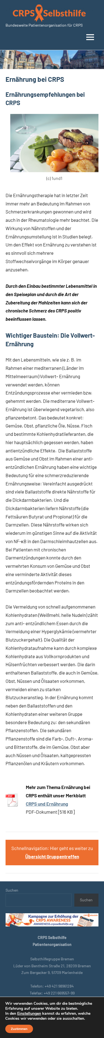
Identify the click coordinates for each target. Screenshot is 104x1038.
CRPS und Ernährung (47, 804)
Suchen (12, 890)
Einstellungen (29, 1013)
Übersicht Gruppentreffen (52, 856)
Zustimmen (19, 1029)
